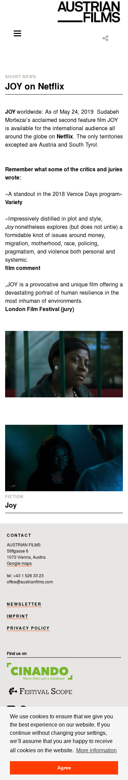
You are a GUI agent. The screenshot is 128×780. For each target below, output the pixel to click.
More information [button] (96, 750)
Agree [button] (64, 767)
